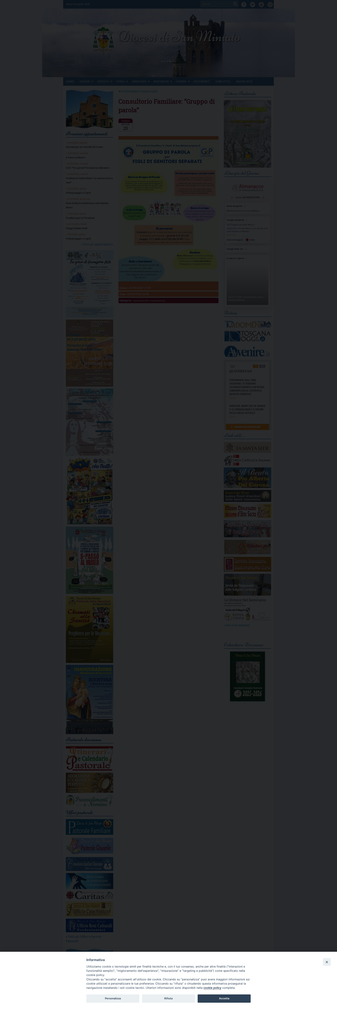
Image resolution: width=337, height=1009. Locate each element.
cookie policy (212, 988)
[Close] (327, 962)
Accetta (224, 998)
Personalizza (113, 998)
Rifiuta (168, 998)
